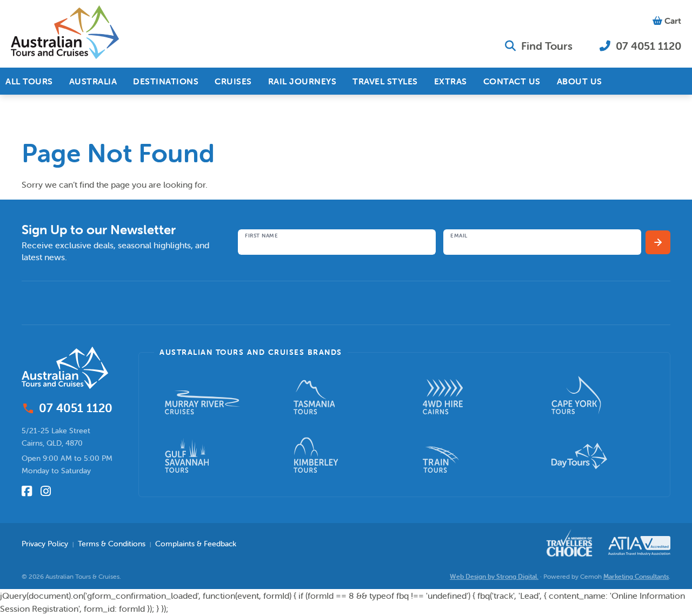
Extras (450, 81)
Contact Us (512, 81)
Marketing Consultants (636, 576)
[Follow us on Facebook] (27, 491)
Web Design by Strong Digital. (494, 576)
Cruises (233, 81)
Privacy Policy (45, 543)
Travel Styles (385, 81)
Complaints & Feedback (195, 543)
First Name (261, 236)
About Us (579, 81)
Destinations (165, 81)
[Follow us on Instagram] (46, 491)
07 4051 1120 (647, 45)
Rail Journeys (302, 81)
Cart (671, 20)
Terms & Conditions (111, 543)
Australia (93, 81)
